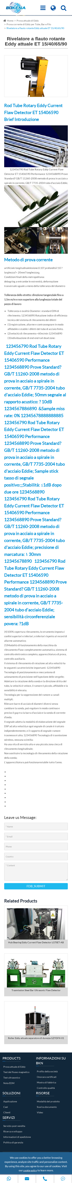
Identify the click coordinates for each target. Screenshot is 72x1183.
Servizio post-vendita (14, 1125)
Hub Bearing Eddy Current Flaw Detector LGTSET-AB (36, 942)
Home (10, 20)
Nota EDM (8, 1083)
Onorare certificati (46, 1076)
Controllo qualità (46, 1087)
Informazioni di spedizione (17, 1136)
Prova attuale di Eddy (28, 20)
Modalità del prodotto (48, 1101)
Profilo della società (47, 1071)
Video (40, 1112)
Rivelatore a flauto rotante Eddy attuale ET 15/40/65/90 (35, 28)
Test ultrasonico (11, 1077)
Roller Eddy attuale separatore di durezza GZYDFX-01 (36, 1038)
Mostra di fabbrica (46, 1082)
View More (36, 926)
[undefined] (36, 75)
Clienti (6, 1112)
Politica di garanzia (13, 1142)
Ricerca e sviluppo (12, 1131)
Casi (5, 1106)
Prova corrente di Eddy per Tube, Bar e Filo (29, 24)
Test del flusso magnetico (16, 1072)
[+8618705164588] (9, 1179)
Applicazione (10, 1101)
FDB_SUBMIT (36, 886)
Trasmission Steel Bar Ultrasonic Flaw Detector (36, 990)
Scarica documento (47, 1106)
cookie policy (30, 1170)
